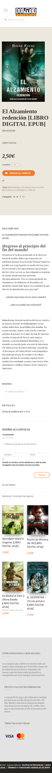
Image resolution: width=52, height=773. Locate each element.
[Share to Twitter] (17, 197)
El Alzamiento (20, 190)
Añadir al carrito (20, 173)
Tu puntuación (8, 435)
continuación (27, 187)
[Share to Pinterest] (14, 197)
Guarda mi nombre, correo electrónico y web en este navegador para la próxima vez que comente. (24, 463)
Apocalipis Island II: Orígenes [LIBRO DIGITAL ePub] (13, 542)
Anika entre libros (16, 391)
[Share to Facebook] (20, 197)
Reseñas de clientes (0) (16, 429)
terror (31, 190)
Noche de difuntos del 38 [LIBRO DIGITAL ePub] (37, 543)
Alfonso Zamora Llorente (12, 610)
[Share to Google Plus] (23, 197)
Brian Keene (13, 187)
